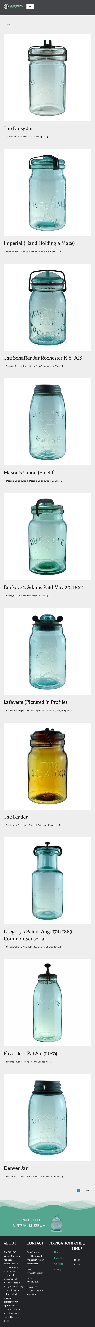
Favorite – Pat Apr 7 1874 (30, 1053)
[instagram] (79, 1260)
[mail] (79, 1264)
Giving (57, 1269)
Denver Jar (16, 1168)
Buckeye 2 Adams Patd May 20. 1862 (43, 587)
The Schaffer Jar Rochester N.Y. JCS (43, 358)
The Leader (16, 817)
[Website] (75, 1260)
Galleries (58, 1263)
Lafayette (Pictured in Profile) (35, 702)
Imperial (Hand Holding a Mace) (39, 243)
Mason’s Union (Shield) (29, 473)
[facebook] (75, 1264)
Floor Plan (59, 1258)
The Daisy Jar (18, 128)
